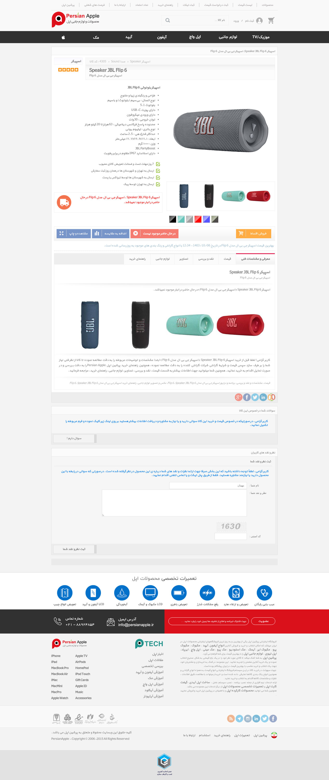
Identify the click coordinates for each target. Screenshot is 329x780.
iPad (54, 662)
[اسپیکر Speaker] (68, 61)
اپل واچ (195, 649)
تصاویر (183, 259)
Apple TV (81, 656)
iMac (54, 680)
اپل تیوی (270, 653)
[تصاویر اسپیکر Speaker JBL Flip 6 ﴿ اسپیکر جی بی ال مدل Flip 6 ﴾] (164, 325)
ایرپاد (184, 649)
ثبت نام (249, 21)
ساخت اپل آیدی (199, 682)
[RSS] (231, 718)
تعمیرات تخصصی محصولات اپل (243, 686)
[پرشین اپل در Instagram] (248, 718)
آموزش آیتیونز (153, 696)
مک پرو (221, 649)
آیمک (251, 649)
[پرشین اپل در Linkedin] (256, 718)
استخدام (204, 735)
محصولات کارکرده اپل (240, 690)
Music (79, 692)
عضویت (263, 621)
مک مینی (208, 649)
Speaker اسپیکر (140, 61)
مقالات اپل (155, 660)
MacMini (56, 686)
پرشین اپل (269, 657)
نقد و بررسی (206, 259)
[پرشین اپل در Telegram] (239, 718)
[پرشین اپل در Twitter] (265, 718)
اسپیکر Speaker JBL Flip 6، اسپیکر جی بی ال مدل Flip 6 (243, 51)
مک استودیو (237, 649)
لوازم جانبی (162, 259)
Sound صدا (118, 61)
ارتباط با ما (189, 735)
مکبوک (195, 645)
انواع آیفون (216, 645)
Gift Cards (82, 680)
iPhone (55, 656)
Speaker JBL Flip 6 (108, 70)
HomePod (82, 668)
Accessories (83, 698)
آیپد (205, 645)
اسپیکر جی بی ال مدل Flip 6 (105, 75)
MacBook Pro (60, 668)
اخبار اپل (157, 654)
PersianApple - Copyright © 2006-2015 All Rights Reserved (90, 739)
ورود (236, 21)
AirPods (80, 662)
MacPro (56, 692)
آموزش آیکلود (153, 690)
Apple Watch (59, 698)
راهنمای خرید (137, 259)
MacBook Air (59, 674)
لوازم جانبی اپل (253, 653)
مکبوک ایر (263, 649)
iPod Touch (82, 674)
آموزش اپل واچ (153, 684)
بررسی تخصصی (152, 666)
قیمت (227, 259)
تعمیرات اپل (242, 735)
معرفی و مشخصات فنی (255, 259)
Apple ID (81, 686)
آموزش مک (155, 678)
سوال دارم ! (73, 438)
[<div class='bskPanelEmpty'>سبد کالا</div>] (270, 20)
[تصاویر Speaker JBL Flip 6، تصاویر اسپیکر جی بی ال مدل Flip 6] (221, 196)
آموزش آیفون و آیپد (149, 672)
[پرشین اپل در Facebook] (273, 718)
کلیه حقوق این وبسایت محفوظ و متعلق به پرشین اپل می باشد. (91, 732)
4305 (102, 61)
